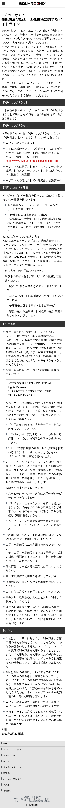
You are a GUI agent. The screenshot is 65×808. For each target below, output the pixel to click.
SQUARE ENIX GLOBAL (39, 801)
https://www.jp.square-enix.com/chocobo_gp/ (32, 160)
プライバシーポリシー (23, 799)
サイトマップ (20, 801)
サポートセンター (43, 799)
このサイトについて (32, 797)
